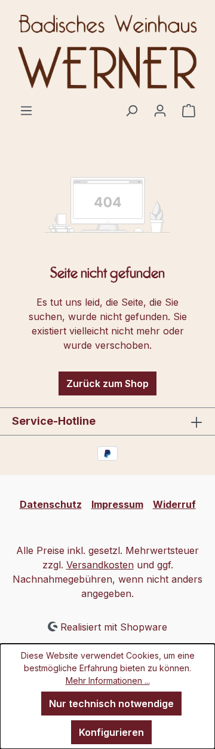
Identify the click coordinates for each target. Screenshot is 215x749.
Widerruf (174, 504)
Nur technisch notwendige (111, 704)
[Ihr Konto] (160, 110)
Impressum (117, 504)
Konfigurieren (111, 732)
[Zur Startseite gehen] (107, 51)
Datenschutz (51, 504)
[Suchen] (131, 110)
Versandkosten (100, 565)
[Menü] (26, 110)
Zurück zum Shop (107, 383)
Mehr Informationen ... (108, 680)
